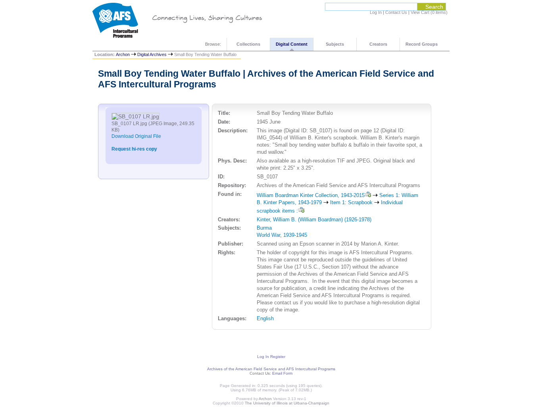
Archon (123, 54)
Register (277, 356)
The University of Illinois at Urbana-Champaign (287, 403)
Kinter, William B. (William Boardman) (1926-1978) (314, 219)
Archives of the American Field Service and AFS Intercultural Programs (271, 369)
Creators (378, 44)
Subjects (335, 44)
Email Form (282, 373)
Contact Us (396, 12)
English (265, 318)
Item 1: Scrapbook (351, 202)
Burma (264, 228)
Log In (376, 12)
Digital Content (292, 44)
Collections (248, 44)
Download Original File (136, 136)
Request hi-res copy (134, 149)
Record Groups (422, 44)
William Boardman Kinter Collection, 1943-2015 (311, 195)
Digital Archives (152, 54)
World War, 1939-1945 (282, 235)
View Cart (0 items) (429, 12)
